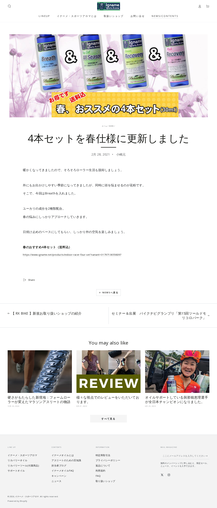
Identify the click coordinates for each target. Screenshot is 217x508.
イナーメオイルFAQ (63, 470)
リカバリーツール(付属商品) (23, 465)
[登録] (207, 456)
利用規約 (100, 470)
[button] (9, 6)
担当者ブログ (59, 465)
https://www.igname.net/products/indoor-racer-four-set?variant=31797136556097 (72, 254)
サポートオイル (16, 470)
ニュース (56, 481)
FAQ (98, 475)
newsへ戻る (110, 292)
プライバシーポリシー (108, 460)
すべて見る (108, 418)
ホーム (104, 126)
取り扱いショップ (105, 481)
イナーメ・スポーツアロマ (22, 455)
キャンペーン (59, 475)
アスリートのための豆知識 (66, 460)
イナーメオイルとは (63, 455)
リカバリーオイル (17, 460)
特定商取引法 (103, 455)
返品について (103, 465)
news (111, 126)
